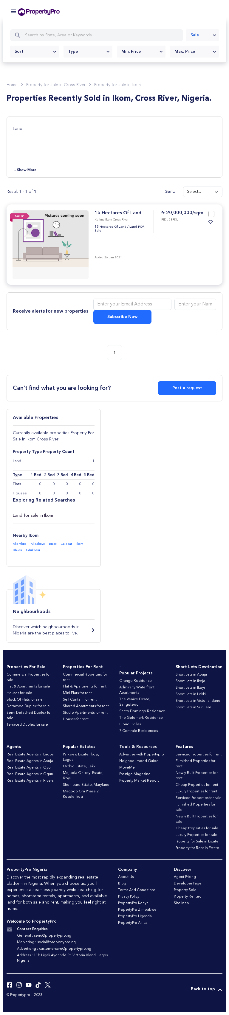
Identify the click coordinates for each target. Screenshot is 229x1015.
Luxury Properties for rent (196, 791)
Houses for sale (19, 693)
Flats (17, 484)
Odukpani (33, 550)
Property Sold (185, 890)
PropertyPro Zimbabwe (137, 910)
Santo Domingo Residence (142, 711)
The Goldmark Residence (141, 718)
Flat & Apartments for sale (28, 686)
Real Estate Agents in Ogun (30, 774)
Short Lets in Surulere (193, 707)
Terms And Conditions (136, 890)
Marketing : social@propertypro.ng (46, 942)
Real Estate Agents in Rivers (30, 781)
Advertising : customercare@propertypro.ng (54, 949)
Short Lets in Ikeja (190, 681)
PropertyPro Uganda (135, 916)
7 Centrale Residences (138, 731)
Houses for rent (76, 719)
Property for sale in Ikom (117, 85)
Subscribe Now (122, 317)
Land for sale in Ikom (33, 515)
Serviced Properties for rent (199, 754)
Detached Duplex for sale (28, 706)
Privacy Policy (128, 896)
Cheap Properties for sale (197, 828)
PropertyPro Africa (132, 923)
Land (17, 129)
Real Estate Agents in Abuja (30, 761)
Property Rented (188, 896)
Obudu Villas (130, 724)
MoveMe (127, 767)
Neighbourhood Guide (139, 761)
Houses (20, 493)
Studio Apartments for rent (85, 713)
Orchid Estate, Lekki (79, 766)
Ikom (79, 543)
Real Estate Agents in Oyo (29, 767)
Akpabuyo (38, 543)
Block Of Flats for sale (25, 700)
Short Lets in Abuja (191, 674)
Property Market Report (139, 781)
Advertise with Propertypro (141, 754)
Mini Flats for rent (77, 693)
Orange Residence (135, 681)
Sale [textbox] (195, 35)
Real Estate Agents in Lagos (30, 754)
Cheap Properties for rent (197, 785)
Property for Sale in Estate (197, 841)
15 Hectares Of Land (118, 213)
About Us (126, 877)
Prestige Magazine (135, 774)
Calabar (66, 543)
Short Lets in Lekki (191, 694)
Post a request (187, 388)
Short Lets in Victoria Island (198, 701)
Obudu (17, 550)
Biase (53, 543)
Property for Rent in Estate (197, 848)
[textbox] (34, 52)
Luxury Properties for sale (196, 835)
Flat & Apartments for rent (84, 686)
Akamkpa (20, 543)
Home (12, 85)
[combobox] (202, 35)
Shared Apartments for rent (86, 706)
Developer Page (188, 883)
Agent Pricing (185, 877)
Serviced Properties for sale (199, 798)
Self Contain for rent (80, 700)
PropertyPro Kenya (133, 903)
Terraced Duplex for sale (27, 725)
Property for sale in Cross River (56, 85)
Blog (122, 883)
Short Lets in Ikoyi (190, 688)
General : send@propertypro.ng (44, 936)
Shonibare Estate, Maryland (86, 785)
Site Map (181, 903)
